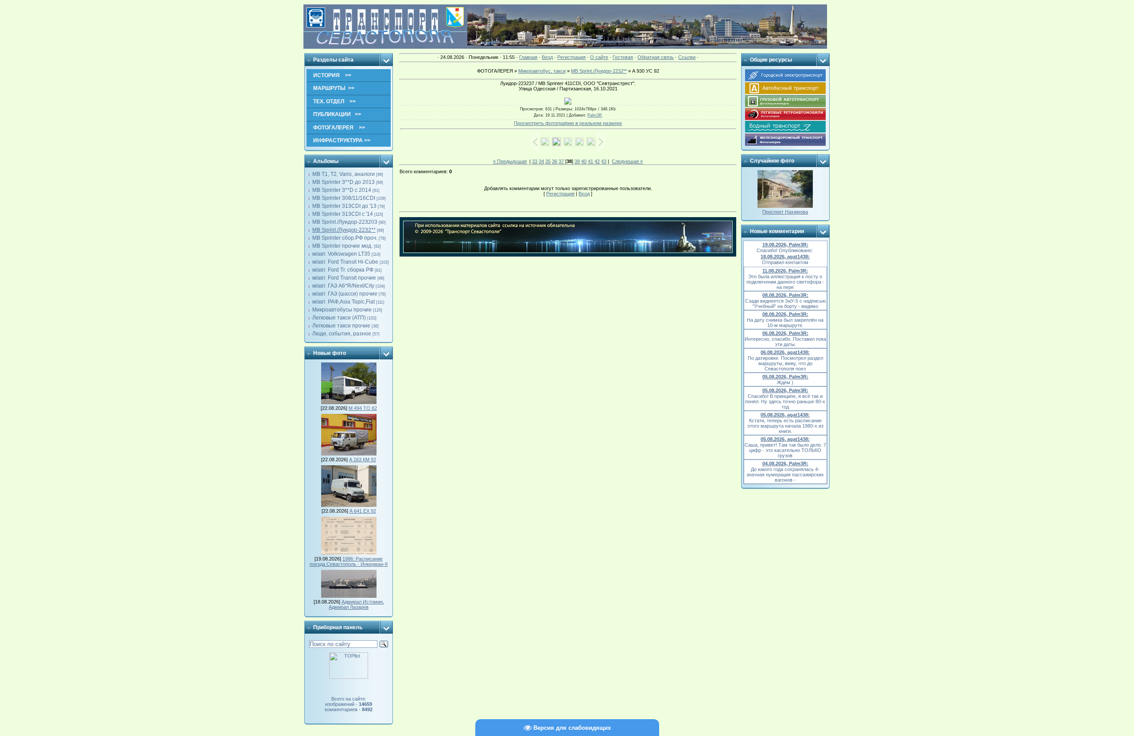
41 (590, 161)
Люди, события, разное (341, 334)
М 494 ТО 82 (363, 408)
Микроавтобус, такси (542, 71)
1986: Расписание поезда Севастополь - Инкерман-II (349, 561)
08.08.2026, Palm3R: (785, 295)
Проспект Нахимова (785, 211)
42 (597, 161)
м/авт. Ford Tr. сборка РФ (342, 270)
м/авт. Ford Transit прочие (344, 278)
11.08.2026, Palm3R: (785, 270)
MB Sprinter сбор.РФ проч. (344, 238)
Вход (547, 57)
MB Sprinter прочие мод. (342, 246)
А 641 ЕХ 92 (363, 511)
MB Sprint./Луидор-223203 (344, 222)
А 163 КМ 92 (362, 459)
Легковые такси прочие (341, 326)
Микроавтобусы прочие (342, 310)
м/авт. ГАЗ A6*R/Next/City (343, 286)
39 (577, 161)
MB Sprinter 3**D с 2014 (341, 190)
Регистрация (571, 57)
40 (583, 161)
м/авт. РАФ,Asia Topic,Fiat (343, 302)
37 (561, 161)
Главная (528, 57)
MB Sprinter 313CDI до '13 (344, 206)
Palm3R (594, 115)
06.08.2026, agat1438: (785, 352)
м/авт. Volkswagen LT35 (341, 254)
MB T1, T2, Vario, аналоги (343, 174)
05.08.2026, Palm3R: (785, 376)
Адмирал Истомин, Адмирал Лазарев (356, 604)
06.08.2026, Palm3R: (785, 333)
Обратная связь (655, 57)
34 (541, 161)
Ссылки (686, 57)
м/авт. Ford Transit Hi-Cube (345, 262)
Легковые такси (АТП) (339, 318)
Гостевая (623, 57)
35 (548, 161)
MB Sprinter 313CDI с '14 (342, 214)
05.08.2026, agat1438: (785, 414)
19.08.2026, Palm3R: (785, 244)
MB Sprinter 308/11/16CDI (343, 198)
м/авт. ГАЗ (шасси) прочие (344, 294)
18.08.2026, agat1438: (785, 256)
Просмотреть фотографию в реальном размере (568, 123)
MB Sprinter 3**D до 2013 (343, 182)
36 (554, 161)
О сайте (599, 57)
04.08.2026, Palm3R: (785, 463)
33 (534, 161)
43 (603, 161)
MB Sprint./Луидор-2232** (344, 230)
